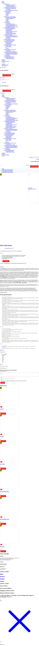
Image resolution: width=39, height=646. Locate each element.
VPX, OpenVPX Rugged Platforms (12, 10)
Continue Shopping (6, 75)
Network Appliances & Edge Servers (10, 49)
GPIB (7, 20)
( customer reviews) (8, 248)
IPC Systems (8, 37)
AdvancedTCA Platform (10, 5)
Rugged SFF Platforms (9, 57)
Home (3, 1)
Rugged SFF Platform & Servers (9, 56)
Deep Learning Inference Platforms (11, 24)
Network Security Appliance (10, 51)
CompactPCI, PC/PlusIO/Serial (11, 8)
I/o (6, 47)
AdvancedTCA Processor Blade (11, 6)
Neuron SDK (8, 55)
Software (3, 59)
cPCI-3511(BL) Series (4, 491)
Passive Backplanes (9, 32)
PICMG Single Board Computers (11, 31)
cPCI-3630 (2, 546)
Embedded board (9, 30)
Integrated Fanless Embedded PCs (11, 36)
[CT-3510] (9, 405)
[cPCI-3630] (9, 543)
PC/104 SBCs (8, 9)
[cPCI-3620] (9, 460)
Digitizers (7, 19)
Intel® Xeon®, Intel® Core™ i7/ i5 (8, 172)
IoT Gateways (8, 38)
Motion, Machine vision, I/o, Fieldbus (10, 44)
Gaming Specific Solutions (10, 40)
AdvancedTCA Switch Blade (11, 4)
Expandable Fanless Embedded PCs (12, 35)
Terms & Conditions (5, 64)
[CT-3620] (9, 433)
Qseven (7, 14)
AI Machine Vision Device (10, 117)
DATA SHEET (6, 261)
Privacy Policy (4, 65)
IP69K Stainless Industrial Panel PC (12, 147)
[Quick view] (1, 406)
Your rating (2, 371)
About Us (2, 576)
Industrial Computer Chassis (10, 127)
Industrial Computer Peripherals (11, 33)
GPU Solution (8, 23)
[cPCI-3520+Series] (1, 264)
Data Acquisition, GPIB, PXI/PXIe (9, 16)
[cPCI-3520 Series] (0, 264)
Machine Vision (8, 46)
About (3, 2)
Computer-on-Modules (7, 11)
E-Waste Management (5, 61)
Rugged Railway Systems (10, 58)
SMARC (7, 107)
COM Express (8, 13)
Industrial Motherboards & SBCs (9, 27)
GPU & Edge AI (6, 22)
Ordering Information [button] (3, 292)
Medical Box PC (8, 43)
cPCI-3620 (2, 464)
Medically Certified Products (8, 41)
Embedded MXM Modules (10, 25)
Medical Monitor (8, 137)
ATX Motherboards (9, 29)
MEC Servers (8, 50)
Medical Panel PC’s (9, 42)
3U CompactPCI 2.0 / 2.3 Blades (7, 171)
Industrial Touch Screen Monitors (11, 53)
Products (3, 96)
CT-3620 (2, 436)
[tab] (19, 266)
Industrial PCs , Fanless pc (8, 34)
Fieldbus (7, 48)
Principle (3, 60)
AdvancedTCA (6, 97)
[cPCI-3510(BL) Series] (9, 516)
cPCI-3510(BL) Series (4, 519)
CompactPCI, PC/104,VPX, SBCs (9, 7)
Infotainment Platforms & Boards (9, 39)
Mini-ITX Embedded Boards (10, 28)
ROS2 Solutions (6, 148)
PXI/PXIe (7, 21)
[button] (38, 159)
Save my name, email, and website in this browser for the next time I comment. (13, 380)
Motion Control (8, 45)
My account (4, 82)
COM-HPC (8, 12)
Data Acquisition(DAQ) (10, 18)
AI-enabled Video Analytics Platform (12, 26)
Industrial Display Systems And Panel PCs (11, 52)
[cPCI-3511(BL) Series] (9, 488)
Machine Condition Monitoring (11, 17)
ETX (7, 15)
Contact (3, 62)
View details (2, 242)
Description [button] (2, 266)
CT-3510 (2, 409)
